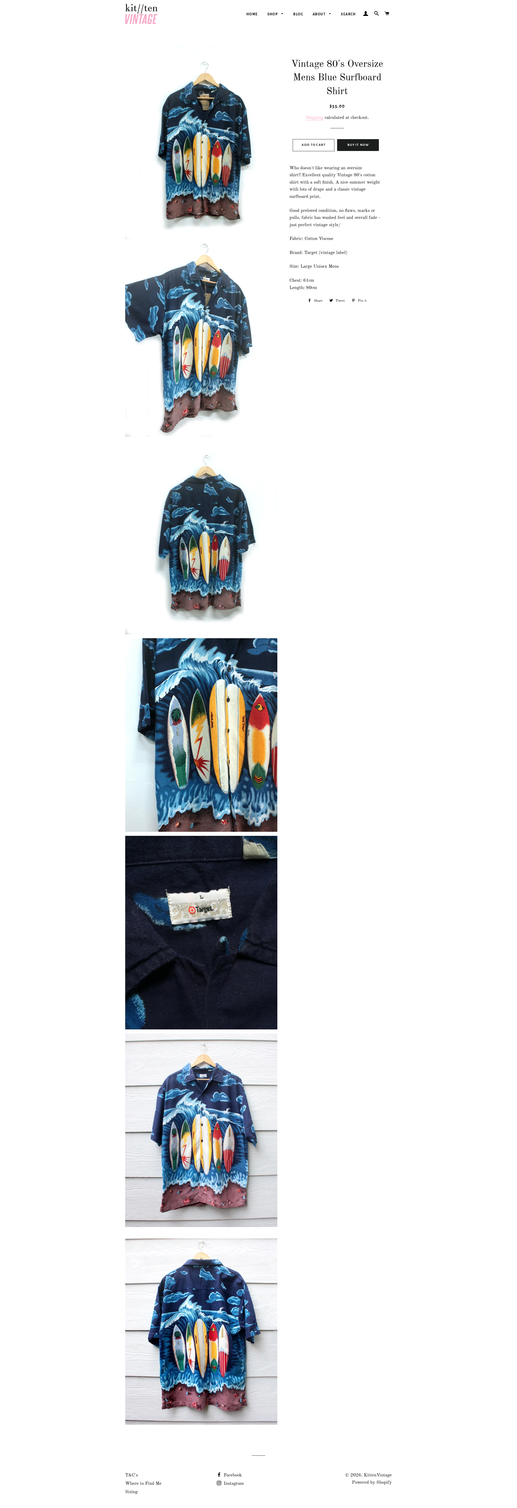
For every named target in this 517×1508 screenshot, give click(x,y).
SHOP (273, 14)
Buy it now (358, 145)
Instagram (233, 1483)
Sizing (131, 1492)
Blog (298, 14)
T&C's (131, 1475)
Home (252, 14)
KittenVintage (378, 1475)
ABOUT (319, 14)
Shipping (314, 117)
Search (348, 14)
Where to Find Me (143, 1483)
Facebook (232, 1475)
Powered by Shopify (372, 1482)
